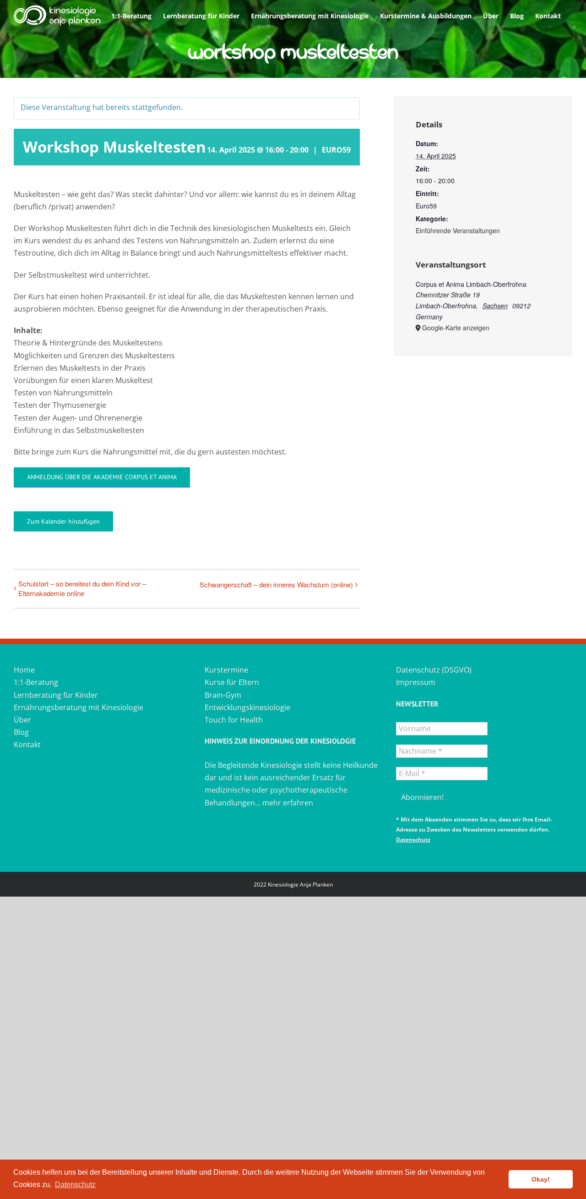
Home (24, 670)
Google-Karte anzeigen (455, 327)
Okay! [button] (541, 1179)
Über (22, 720)
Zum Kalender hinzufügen (63, 521)
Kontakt (27, 744)
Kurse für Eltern (232, 682)
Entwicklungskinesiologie (247, 707)
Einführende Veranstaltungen (458, 230)
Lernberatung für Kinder (56, 695)
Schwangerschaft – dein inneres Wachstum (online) (276, 584)
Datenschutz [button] (75, 1184)
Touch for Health (234, 720)
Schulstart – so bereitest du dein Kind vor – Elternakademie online (82, 588)
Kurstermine (226, 670)
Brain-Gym (223, 695)
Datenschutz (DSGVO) (434, 670)
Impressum (415, 682)
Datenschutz (413, 839)
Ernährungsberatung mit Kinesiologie (78, 707)
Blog (21, 732)
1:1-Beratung (36, 682)
